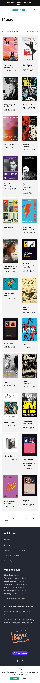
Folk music (8, 227)
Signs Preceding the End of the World (28, 187)
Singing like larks (28, 308)
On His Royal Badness (9, 502)
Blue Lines (8, 344)
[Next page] (33, 518)
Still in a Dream (10, 144)
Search (7, 540)
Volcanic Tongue (26, 145)
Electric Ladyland (26, 501)
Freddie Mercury (7, 185)
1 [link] (6, 519)
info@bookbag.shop (22, 623)
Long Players (9, 422)
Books (7, 545)
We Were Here (29, 105)
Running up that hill (28, 66)
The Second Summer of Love (27, 423)
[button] (5, 10)
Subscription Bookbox (14, 550)
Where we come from (8, 66)
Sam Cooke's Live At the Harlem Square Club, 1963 (29, 462)
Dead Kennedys (27, 382)
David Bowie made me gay (28, 228)
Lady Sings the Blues (10, 106)
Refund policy (10, 561)
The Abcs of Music (9, 294)
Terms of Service (11, 556)
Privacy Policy (24, 674)
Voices (6, 382)
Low (24, 345)
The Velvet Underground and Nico (28, 266)
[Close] (38, 667)
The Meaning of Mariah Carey (10, 267)
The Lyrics (8, 456)
